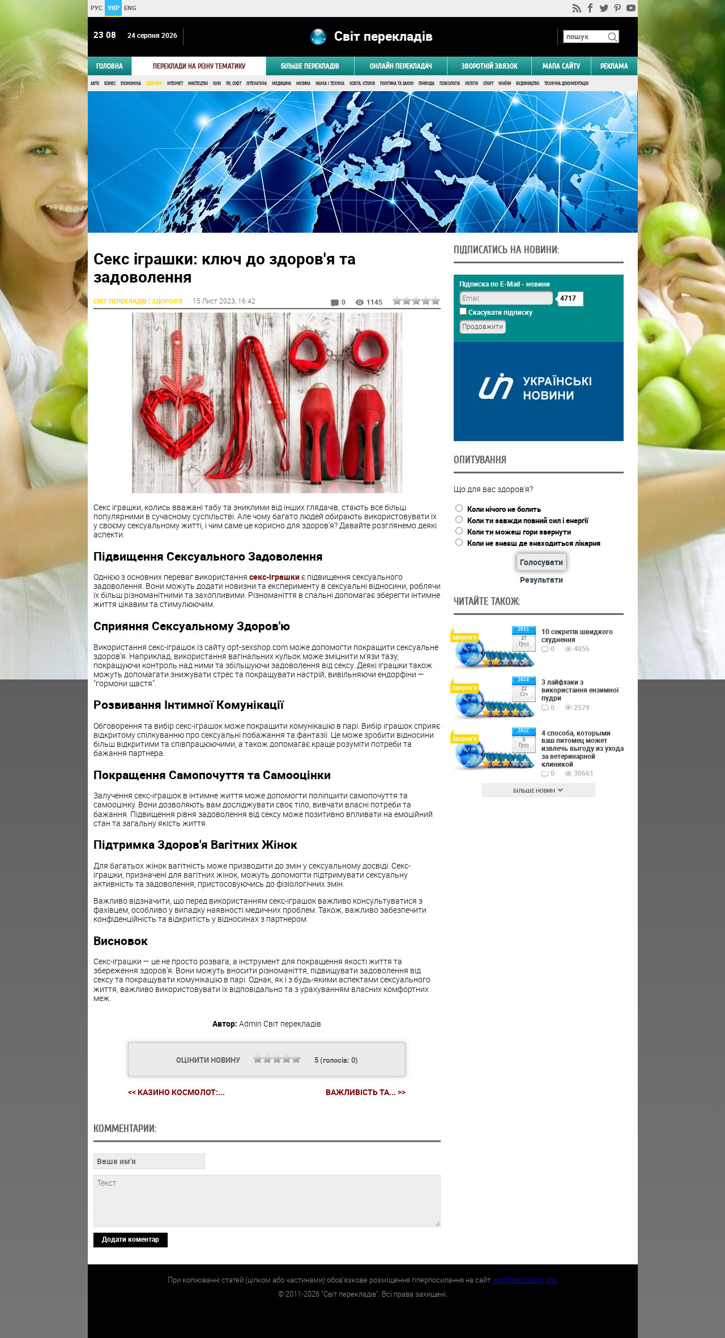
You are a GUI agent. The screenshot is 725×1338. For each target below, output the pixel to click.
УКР (113, 7)
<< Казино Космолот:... (176, 1092)
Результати (541, 579)
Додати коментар (130, 1238)
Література (256, 83)
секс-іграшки (274, 576)
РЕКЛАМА (614, 66)
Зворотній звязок (489, 66)
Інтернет (175, 83)
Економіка (131, 83)
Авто (95, 83)
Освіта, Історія (362, 83)
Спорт (488, 83)
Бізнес (110, 83)
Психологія (450, 83)
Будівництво (527, 83)
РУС (96, 7)
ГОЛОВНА (109, 66)
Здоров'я (154, 83)
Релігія (471, 83)
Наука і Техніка (329, 83)
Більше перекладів (310, 66)
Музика (303, 83)
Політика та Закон (396, 83)
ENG (130, 7)
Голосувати (541, 562)
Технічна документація (566, 83)
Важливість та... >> (366, 1092)
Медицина (281, 83)
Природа (426, 83)
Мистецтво (198, 83)
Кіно (217, 83)
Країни (504, 83)
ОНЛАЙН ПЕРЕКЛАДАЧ (401, 66)
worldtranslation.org (524, 1280)
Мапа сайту (561, 66)
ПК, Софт (233, 83)
